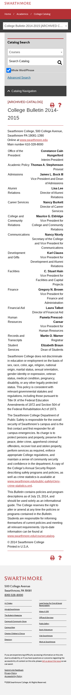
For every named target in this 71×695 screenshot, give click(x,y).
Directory (8, 639)
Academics (22, 14)
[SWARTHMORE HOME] (18, 3)
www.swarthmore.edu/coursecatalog (30, 536)
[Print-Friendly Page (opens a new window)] (52, 105)
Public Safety (44, 623)
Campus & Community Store (16, 621)
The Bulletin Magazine (13, 615)
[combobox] (35, 26)
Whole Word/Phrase (22, 70)
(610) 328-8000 (14, 595)
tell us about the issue (51, 661)
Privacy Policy (11, 673)
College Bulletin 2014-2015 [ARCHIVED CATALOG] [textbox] (36, 25)
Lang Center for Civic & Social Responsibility (50, 604)
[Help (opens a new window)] (59, 105)
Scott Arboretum (46, 629)
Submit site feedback (14, 670)
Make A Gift (44, 611)
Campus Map (10, 627)
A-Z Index (8, 603)
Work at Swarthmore (47, 642)
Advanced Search (19, 77)
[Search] (60, 62)
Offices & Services (46, 617)
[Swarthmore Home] (24, 578)
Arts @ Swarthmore (12, 609)
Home (8, 14)
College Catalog (42, 14)
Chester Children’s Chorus (15, 633)
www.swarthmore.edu (34, 140)
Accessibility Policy (13, 676)
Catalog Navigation (23, 91)
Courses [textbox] (14, 52)
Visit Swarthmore (46, 636)
